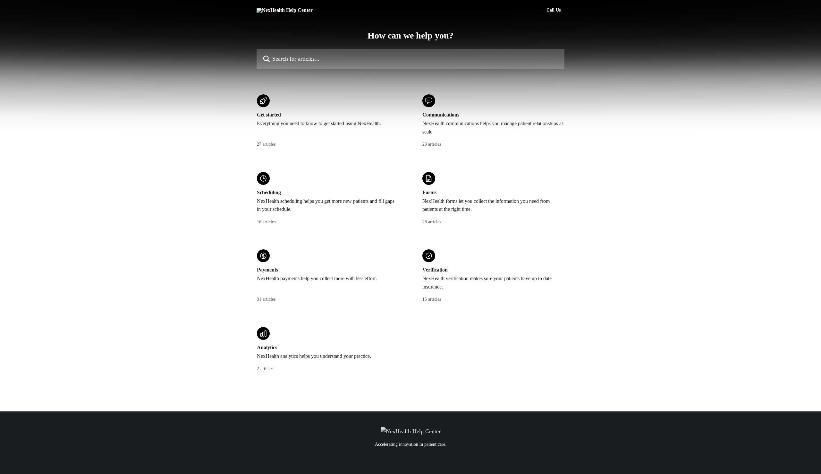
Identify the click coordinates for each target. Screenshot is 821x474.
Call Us (553, 10)
